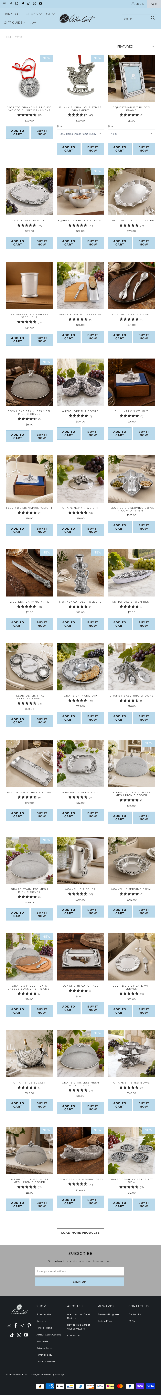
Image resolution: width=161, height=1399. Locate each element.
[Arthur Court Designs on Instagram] (16, 3)
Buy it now (42, 132)
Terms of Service (46, 1361)
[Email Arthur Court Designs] (4, 3)
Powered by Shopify (52, 1374)
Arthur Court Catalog (49, 1334)
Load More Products (80, 1232)
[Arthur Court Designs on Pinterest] (22, 3)
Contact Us (73, 1335)
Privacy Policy (45, 1348)
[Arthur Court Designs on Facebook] (10, 3)
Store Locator (44, 1314)
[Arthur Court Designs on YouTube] (40, 3)
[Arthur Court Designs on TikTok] (28, 3)
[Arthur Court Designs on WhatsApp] (34, 3)
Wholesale (42, 1341)
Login (139, 3)
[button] (28, 14)
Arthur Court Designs (27, 1374)
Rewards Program (108, 1314)
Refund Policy (44, 1354)
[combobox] (139, 18)
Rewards (41, 1320)
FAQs (131, 1320)
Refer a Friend (44, 1327)
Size (59, 126)
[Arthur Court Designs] (77, 18)
